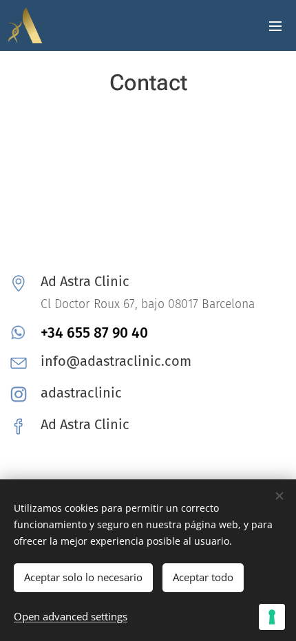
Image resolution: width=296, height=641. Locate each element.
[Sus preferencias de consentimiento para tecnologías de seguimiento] (272, 617)
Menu (275, 25)
